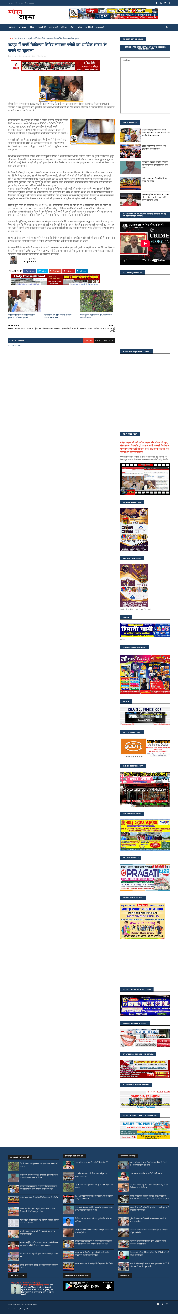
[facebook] (156, 3)
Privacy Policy (19, 1309)
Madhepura (20, 38)
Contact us (29, 3)
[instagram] (169, 3)
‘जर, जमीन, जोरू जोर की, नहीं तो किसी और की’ (91, 1162)
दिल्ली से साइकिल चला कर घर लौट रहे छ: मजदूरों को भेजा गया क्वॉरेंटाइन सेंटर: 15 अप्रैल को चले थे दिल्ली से (149, 1197)
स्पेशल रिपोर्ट (42, 27)
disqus (98, 340)
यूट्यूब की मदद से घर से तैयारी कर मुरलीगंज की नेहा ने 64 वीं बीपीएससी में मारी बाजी (148, 1163)
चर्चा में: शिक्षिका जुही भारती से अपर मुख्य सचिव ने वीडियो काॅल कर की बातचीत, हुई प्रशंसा (149, 1265)
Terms (10, 1309)
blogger (88, 340)
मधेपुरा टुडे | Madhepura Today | (25, 1282)
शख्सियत (64, 27)
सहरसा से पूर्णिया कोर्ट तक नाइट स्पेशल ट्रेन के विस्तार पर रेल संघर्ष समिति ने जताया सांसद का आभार (155, 197)
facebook (108, 340)
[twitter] (165, 3)
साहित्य (79, 27)
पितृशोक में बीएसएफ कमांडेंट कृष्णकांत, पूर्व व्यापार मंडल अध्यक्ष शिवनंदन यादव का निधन (155, 165)
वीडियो (32, 27)
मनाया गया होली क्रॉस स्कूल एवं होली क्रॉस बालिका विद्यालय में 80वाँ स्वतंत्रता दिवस (37, 1210)
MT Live (23, 27)
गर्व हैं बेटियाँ (89, 27)
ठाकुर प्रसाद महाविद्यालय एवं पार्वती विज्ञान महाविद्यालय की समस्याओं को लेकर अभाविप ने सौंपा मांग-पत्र (156, 132)
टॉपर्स (72, 27)
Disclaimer (30, 1309)
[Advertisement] (145, 963)
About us (19, 3)
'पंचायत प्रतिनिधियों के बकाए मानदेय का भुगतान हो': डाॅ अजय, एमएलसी (21, 316)
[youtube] (161, 3)
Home (10, 3)
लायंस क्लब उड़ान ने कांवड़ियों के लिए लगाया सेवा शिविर (39, 1197)
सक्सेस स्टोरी (53, 27)
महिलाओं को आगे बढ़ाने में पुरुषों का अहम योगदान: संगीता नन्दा (57, 316)
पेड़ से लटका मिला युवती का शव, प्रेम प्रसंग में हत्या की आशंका (96, 316)
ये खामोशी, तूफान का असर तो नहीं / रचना (35, 1285)
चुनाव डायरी (100, 27)
